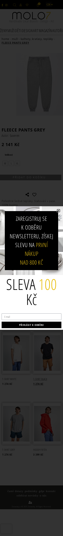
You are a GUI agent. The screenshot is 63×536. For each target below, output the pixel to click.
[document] (31, 268)
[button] (58, 210)
